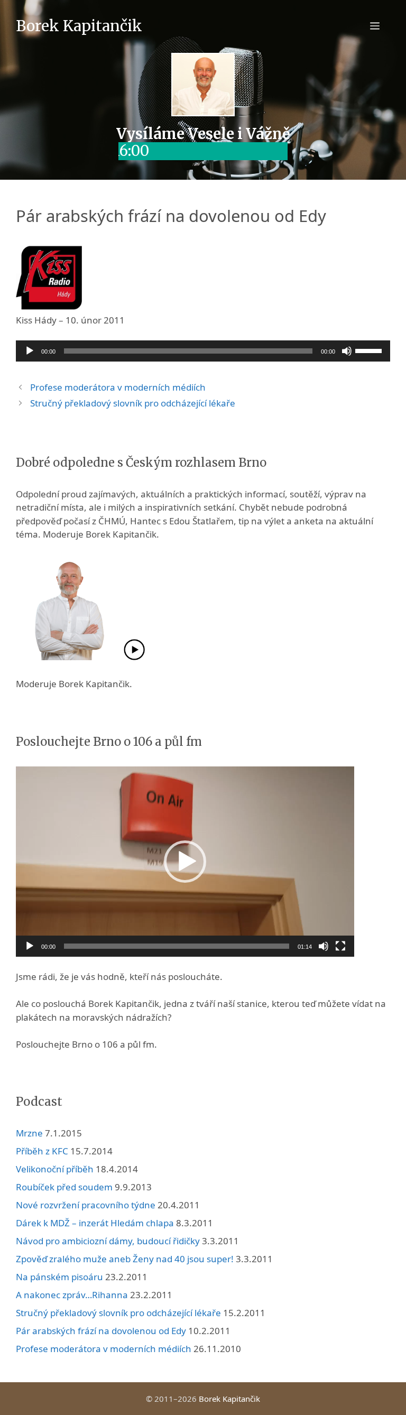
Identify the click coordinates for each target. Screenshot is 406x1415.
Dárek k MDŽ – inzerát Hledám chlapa (95, 1223)
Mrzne (29, 1133)
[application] (203, 351)
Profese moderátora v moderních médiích (118, 387)
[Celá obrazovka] (340, 946)
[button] (185, 861)
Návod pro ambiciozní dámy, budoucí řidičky (108, 1241)
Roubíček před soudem (64, 1187)
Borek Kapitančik (79, 25)
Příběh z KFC (42, 1151)
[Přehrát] (29, 351)
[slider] (370, 349)
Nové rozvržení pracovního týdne (85, 1205)
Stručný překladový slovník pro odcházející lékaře (132, 403)
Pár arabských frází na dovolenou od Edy (101, 1331)
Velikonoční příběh (55, 1169)
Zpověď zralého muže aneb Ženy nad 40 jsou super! (125, 1259)
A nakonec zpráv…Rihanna (72, 1295)
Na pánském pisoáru (59, 1277)
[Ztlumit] (347, 351)
